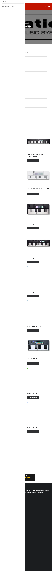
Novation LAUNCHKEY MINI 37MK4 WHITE (38, 188)
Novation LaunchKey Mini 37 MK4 (36, 290)
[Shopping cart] (45, 6)
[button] (49, 6)
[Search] (43, 6)
